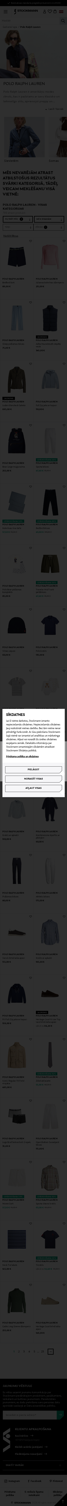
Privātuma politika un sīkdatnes (22, 756)
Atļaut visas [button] (33, 788)
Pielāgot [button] (33, 769)
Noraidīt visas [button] (33, 779)
